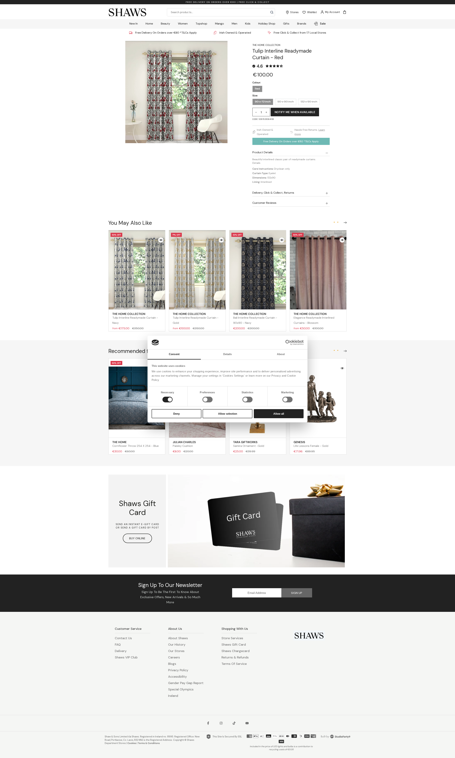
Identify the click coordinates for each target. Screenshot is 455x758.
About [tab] (281, 354)
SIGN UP (296, 593)
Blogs (172, 664)
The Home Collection (266, 45)
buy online (137, 538)
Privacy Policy (178, 670)
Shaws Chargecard (235, 651)
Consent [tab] (174, 354)
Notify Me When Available (295, 112)
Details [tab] (227, 354)
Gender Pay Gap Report (186, 683)
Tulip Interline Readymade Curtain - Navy (135, 318)
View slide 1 (334, 222)
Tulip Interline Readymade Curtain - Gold (195, 318)
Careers (174, 657)
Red (257, 89)
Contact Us (123, 638)
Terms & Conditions (149, 743)
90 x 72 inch (263, 101)
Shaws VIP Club (126, 657)
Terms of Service (234, 664)
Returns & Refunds (235, 657)
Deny (176, 413)
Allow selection (227, 413)
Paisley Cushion (184, 444)
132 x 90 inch (309, 101)
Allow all (278, 413)
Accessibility (177, 676)
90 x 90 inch (285, 101)
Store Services (232, 638)
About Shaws (178, 638)
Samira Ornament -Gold (248, 444)
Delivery (121, 651)
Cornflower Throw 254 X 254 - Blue (135, 444)
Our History (176, 644)
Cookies (131, 743)
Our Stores (176, 651)
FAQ (118, 644)
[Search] (272, 12)
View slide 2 (337, 222)
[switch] (207, 399)
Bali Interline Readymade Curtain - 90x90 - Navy (255, 318)
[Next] (344, 222)
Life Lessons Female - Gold (311, 444)
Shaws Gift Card (233, 644)
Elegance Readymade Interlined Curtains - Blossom (314, 318)
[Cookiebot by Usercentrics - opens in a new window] (288, 342)
